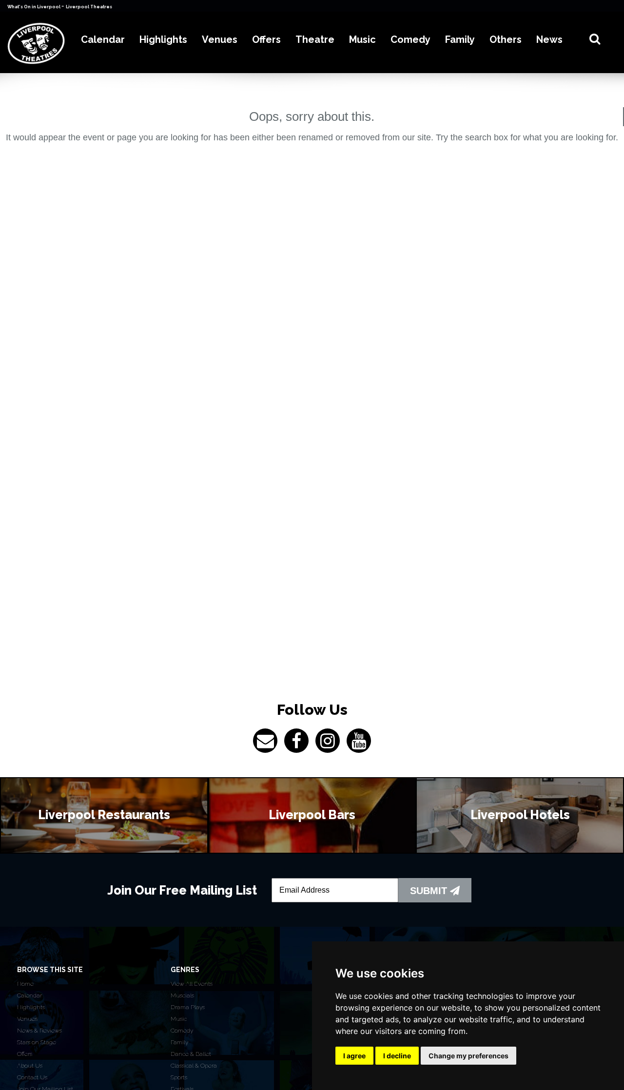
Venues (27, 1018)
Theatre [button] (314, 39)
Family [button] (460, 39)
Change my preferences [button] (468, 1056)
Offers (24, 1054)
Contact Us (32, 1077)
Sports (179, 1077)
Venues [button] (219, 39)
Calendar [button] (103, 39)
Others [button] (505, 39)
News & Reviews (39, 1030)
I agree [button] (354, 1056)
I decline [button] (397, 1056)
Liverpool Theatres (89, 6)
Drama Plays (188, 1007)
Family (179, 1042)
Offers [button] (266, 39)
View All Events (192, 983)
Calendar (29, 995)
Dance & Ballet (191, 1054)
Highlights (31, 1007)
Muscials (182, 995)
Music (179, 1018)
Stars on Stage (36, 1042)
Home (25, 983)
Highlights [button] (163, 39)
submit (430, 890)
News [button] (549, 39)
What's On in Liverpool (34, 6)
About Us (29, 1065)
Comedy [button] (410, 39)
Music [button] (362, 39)
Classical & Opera (194, 1065)
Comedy (182, 1030)
